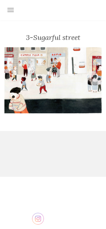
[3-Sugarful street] (53, 79)
